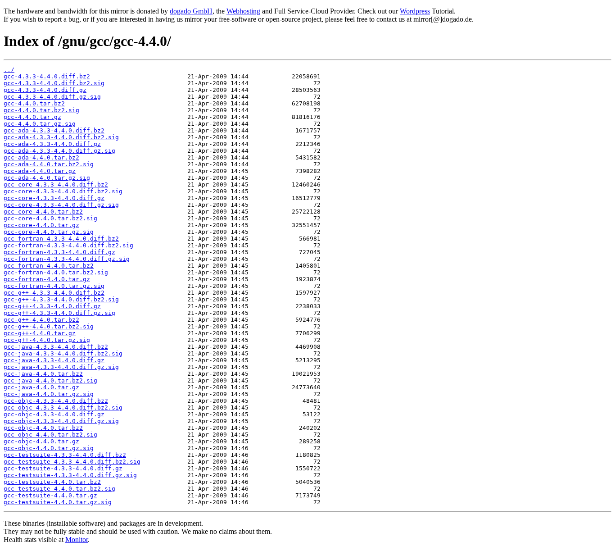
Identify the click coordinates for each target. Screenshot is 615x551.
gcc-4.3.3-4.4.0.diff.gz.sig (52, 96)
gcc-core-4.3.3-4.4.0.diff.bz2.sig (63, 191)
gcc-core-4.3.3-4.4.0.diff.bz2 (56, 184)
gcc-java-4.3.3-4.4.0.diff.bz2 (56, 346)
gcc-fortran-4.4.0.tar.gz (47, 279)
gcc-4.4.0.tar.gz (32, 117)
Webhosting (243, 11)
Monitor (76, 539)
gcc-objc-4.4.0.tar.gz (41, 441)
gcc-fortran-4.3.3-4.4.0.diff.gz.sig (67, 258)
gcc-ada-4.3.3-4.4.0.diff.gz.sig (59, 150)
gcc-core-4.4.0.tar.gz (41, 225)
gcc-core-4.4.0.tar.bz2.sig (50, 218)
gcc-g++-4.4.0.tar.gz (40, 333)
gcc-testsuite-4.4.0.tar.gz (50, 495)
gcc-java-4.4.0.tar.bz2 (43, 373)
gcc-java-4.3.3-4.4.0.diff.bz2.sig (63, 353)
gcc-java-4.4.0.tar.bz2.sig (50, 380)
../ (9, 69)
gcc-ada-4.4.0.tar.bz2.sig (49, 164)
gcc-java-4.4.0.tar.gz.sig (49, 394)
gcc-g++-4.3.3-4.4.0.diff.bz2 (54, 292)
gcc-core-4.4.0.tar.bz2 (43, 211)
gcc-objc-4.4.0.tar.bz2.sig (50, 434)
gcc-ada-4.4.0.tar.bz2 (41, 157)
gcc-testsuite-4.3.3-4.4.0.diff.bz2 (65, 454)
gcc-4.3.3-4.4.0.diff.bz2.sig (54, 83)
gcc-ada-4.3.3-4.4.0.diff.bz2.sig (61, 137)
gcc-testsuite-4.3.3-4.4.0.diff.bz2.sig (72, 461)
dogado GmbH (191, 11)
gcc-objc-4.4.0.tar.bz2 (43, 427)
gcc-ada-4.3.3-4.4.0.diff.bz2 (54, 130)
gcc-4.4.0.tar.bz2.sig (41, 110)
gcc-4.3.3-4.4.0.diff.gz (45, 90)
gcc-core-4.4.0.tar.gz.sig (49, 231)
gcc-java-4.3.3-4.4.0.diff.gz (54, 360)
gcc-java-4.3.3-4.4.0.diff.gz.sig (61, 367)
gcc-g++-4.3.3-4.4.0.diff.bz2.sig (61, 299)
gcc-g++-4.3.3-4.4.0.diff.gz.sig (59, 313)
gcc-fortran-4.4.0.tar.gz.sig (54, 285)
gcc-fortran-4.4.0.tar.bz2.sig (56, 272)
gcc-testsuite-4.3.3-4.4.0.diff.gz (63, 468)
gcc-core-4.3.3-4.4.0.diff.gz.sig (61, 204)
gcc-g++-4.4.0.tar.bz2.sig (49, 326)
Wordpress (415, 11)
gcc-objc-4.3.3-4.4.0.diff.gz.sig (61, 421)
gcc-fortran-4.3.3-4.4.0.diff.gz (59, 252)
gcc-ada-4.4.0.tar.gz (40, 171)
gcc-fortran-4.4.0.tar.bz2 (49, 265)
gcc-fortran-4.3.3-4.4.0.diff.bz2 (61, 238)
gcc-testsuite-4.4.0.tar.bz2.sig (59, 488)
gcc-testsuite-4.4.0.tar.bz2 (52, 481)
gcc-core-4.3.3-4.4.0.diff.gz (54, 198)
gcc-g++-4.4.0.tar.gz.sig (47, 340)
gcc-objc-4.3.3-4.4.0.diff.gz (54, 414)
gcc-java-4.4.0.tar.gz (41, 387)
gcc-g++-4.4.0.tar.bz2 (41, 319)
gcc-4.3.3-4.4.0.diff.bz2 (47, 76)
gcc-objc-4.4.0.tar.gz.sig (49, 448)
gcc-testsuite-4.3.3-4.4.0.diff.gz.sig (70, 475)
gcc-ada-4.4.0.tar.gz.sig (47, 177)
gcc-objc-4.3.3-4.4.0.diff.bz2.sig (63, 407)
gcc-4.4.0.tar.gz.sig (40, 123)
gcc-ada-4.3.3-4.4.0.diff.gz (52, 144)
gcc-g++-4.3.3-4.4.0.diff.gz (52, 306)
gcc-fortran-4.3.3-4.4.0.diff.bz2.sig (68, 245)
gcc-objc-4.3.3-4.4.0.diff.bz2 (56, 400)
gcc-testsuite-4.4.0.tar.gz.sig (58, 502)
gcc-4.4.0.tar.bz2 (34, 103)
